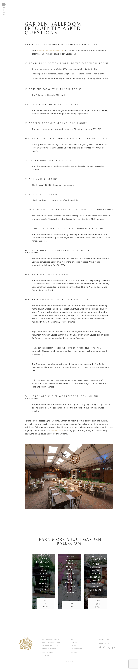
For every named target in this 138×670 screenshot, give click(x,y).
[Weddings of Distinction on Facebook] (100, 648)
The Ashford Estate (50, 646)
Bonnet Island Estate (50, 639)
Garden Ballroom (49, 649)
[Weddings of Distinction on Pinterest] (104, 648)
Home (73, 639)
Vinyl (71, 662)
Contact (74, 646)
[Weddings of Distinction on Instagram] (109, 648)
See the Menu (71, 606)
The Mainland (47, 652)
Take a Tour (45, 603)
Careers (74, 652)
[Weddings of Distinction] (26, 644)
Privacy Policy (76, 649)
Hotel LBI (45, 655)
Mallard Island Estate (51, 642)
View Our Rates (98, 604)
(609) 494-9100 (104, 643)
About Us (74, 642)
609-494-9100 (57, 430)
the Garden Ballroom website (50, 50)
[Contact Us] (113, 648)
